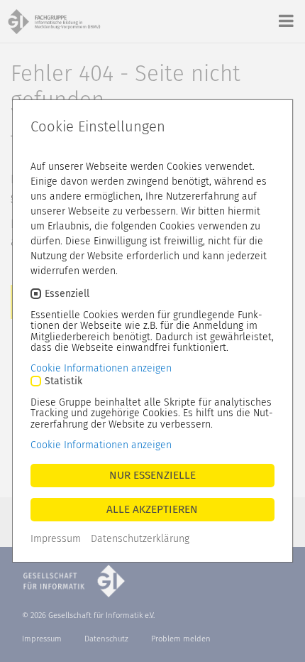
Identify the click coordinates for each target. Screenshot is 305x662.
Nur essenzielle (152, 475)
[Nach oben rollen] (279, 636)
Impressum (55, 539)
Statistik (63, 381)
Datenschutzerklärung (140, 539)
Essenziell (67, 293)
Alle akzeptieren (153, 509)
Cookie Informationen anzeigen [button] (101, 368)
